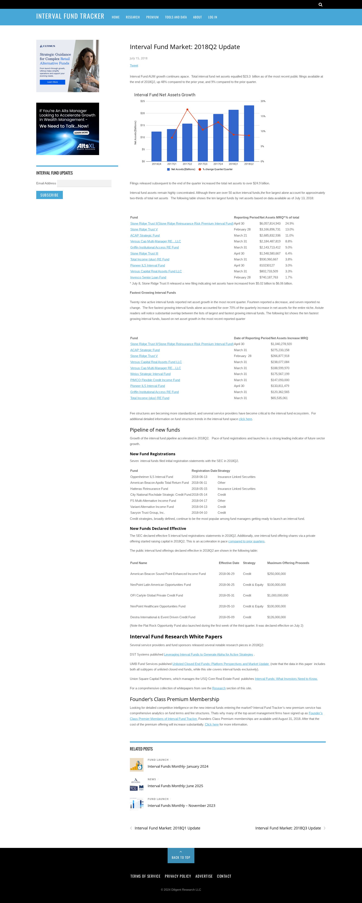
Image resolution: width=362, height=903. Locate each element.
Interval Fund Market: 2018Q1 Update (165, 828)
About (197, 17)
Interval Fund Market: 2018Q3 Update (290, 828)
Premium (152, 17)
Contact (224, 876)
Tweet (134, 65)
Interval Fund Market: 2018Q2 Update (185, 46)
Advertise (204, 876)
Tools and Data (176, 17)
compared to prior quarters (246, 541)
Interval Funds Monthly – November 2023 (181, 805)
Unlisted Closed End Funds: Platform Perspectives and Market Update (221, 664)
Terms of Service (145, 876)
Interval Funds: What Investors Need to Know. (286, 678)
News (152, 779)
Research (133, 17)
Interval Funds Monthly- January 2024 (178, 766)
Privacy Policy (178, 876)
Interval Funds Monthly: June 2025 (175, 785)
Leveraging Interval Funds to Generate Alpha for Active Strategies (208, 654)
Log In (212, 17)
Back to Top (181, 857)
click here (245, 419)
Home (116, 17)
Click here (212, 724)
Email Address (46, 183)
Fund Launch (158, 760)
